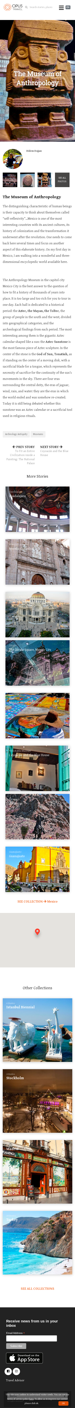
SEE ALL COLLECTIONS (37, 1289)
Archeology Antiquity (16, 434)
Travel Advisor (15, 1380)
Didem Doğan (34, 151)
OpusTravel (13, 7)
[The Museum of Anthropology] (10, 180)
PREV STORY (20, 455)
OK (63, 1403)
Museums (38, 434)
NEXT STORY (54, 451)
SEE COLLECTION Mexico (37, 901)
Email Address (15, 1333)
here (31, 1399)
